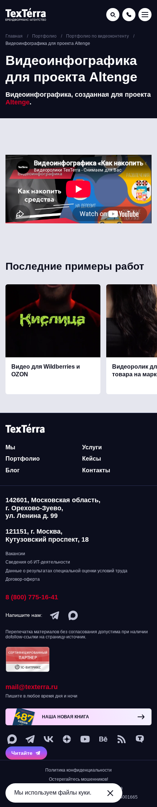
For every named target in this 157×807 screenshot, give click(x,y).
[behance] (103, 739)
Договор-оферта (22, 579)
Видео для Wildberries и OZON (45, 370)
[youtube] (85, 739)
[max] (73, 615)
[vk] (48, 739)
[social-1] (121, 739)
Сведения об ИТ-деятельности (37, 562)
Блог (12, 470)
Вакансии (15, 553)
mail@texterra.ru (31, 687)
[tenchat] (139, 739)
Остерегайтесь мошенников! (78, 779)
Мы (10, 447)
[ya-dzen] (66, 739)
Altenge (17, 102)
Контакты (96, 470)
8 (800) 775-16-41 (31, 597)
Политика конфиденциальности (78, 770)
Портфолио (22, 459)
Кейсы (91, 459)
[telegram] (54, 615)
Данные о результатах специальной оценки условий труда (66, 570)
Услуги (92, 447)
